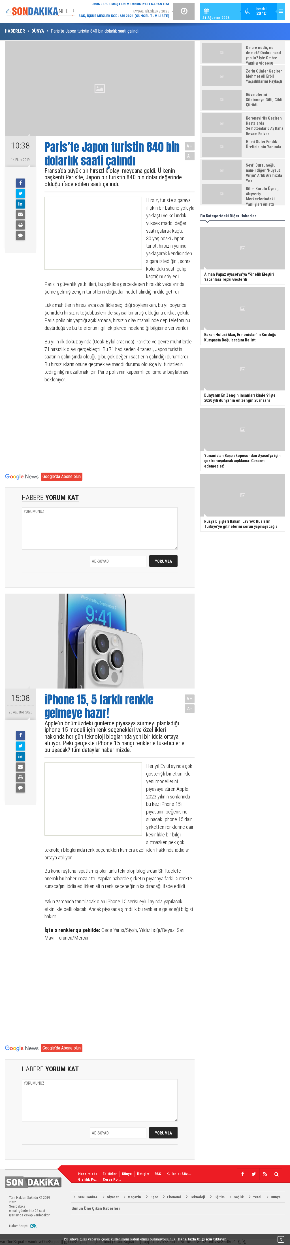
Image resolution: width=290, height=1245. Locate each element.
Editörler (110, 1174)
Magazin (134, 1197)
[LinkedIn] (20, 204)
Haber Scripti (18, 1226)
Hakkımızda (87, 1174)
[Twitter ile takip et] (253, 1174)
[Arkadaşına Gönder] (20, 214)
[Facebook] (20, 183)
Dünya (275, 1197)
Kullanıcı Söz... (179, 1174)
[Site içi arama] (276, 1174)
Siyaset (113, 1197)
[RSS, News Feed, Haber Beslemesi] (265, 1174)
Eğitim (219, 1197)
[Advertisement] (88, 233)
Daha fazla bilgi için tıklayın (202, 1239)
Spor (154, 1197)
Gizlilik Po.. (87, 1179)
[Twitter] (20, 193)
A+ (190, 146)
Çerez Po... (112, 1179)
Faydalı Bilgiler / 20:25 (123, 11)
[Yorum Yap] (20, 235)
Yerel (257, 1197)
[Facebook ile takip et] (242, 1174)
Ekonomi (174, 1197)
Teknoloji (197, 1197)
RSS (158, 1174)
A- (189, 156)
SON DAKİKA (87, 1197)
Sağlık (239, 1197)
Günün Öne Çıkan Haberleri (95, 1208)
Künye (127, 1174)
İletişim (143, 1174)
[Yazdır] (20, 225)
